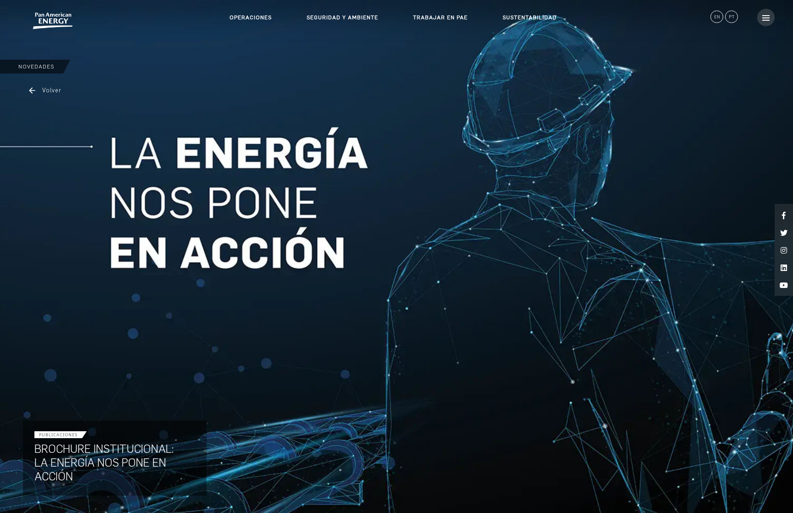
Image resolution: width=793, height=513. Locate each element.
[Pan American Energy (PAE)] (36, 20)
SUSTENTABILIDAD (530, 17)
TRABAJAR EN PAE (440, 17)
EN (717, 16)
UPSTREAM (245, 29)
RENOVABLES (248, 62)
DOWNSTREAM (250, 46)
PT (732, 16)
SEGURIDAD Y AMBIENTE (342, 17)
